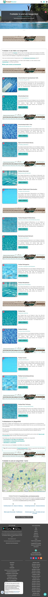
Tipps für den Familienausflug (12, 578)
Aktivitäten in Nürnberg (36, 585)
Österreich (12, 564)
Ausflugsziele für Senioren (12, 577)
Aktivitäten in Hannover (36, 583)
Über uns (36, 531)
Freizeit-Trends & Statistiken (36, 541)
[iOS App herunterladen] (16, 529)
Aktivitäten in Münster (36, 595)
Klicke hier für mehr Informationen (12, 543)
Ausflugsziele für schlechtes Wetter (12, 573)
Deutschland (12, 562)
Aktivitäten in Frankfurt (36, 569)
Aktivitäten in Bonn (36, 593)
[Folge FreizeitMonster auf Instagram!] (33, 558)
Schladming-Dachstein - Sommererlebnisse (35, 506)
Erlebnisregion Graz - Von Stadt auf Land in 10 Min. (35, 512)
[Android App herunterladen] (7, 529)
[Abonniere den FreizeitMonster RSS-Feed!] (41, 558)
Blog (36, 528)
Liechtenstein (12, 567)
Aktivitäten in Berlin (36, 562)
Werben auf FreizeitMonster (36, 545)
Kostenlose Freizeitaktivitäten (12, 572)
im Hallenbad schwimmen (29, 58)
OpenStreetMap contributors (41, 491)
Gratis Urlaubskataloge (36, 525)
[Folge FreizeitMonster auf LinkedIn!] (36, 558)
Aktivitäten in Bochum (36, 588)
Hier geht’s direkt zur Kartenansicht (12, 64)
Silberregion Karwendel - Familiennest (13, 512)
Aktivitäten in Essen (36, 578)
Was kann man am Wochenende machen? (12, 570)
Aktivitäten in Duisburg (36, 586)
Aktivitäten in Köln (36, 567)
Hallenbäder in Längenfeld (9, 442)
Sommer (15, 53)
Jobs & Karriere (36, 536)
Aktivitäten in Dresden (36, 581)
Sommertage (5, 62)
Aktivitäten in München (36, 566)
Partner (36, 530)
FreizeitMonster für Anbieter (36, 543)
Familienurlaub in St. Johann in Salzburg (13, 506)
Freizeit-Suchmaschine (22, 448)
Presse (36, 539)
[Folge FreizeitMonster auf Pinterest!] (38, 558)
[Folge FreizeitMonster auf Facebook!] (31, 558)
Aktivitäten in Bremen (36, 579)
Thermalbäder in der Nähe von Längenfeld (13, 439)
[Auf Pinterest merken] (46, 12)
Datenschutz (36, 535)
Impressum (36, 533)
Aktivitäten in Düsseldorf (36, 573)
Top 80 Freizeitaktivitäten (12, 580)
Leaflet (35, 491)
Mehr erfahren (23, 89)
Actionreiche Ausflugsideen (12, 575)
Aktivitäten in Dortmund (36, 576)
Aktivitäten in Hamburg (36, 564)
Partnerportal (36, 546)
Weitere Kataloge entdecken (24, 517)
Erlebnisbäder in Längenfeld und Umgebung (14, 441)
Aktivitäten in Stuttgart (36, 571)
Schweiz (12, 566)
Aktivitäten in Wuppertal (36, 590)
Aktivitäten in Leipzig (36, 574)
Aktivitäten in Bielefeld (36, 591)
